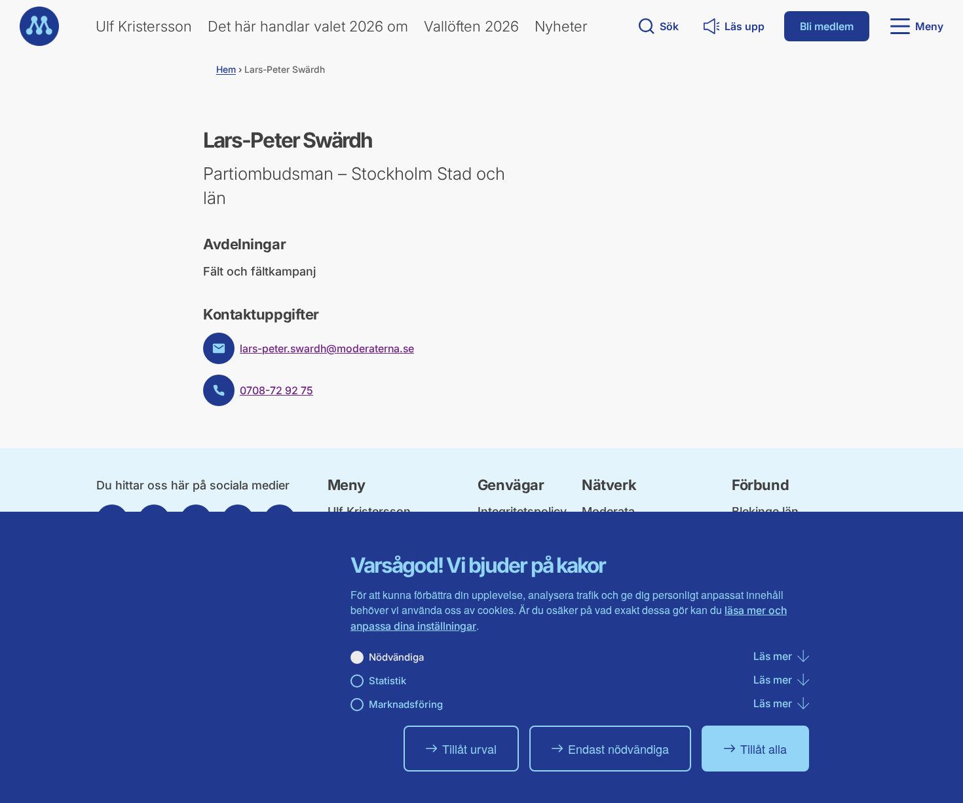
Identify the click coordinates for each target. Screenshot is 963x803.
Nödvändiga (396, 657)
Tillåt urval (469, 748)
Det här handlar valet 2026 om (308, 26)
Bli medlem (827, 26)
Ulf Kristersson (144, 26)
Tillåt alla (763, 748)
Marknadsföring (406, 704)
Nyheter (561, 26)
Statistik (387, 680)
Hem (226, 69)
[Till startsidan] (39, 26)
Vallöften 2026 (471, 26)
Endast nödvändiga (618, 748)
